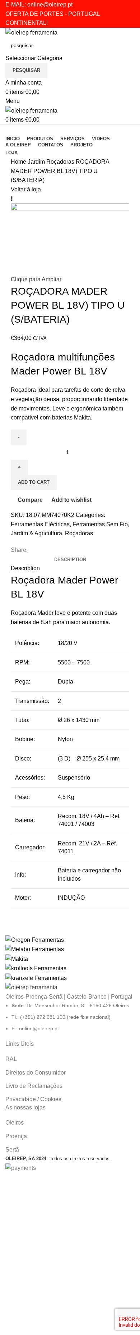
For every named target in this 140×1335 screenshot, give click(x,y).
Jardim (37, 162)
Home (19, 162)
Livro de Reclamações (33, 1086)
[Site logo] (31, 32)
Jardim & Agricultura (36, 533)
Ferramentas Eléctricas (40, 524)
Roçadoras (61, 162)
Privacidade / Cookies (33, 1099)
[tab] (70, 560)
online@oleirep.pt (50, 4)
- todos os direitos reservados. (58, 1158)
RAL (11, 1059)
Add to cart (34, 482)
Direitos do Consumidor (35, 1073)
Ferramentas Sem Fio (100, 524)
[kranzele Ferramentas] (70, 959)
